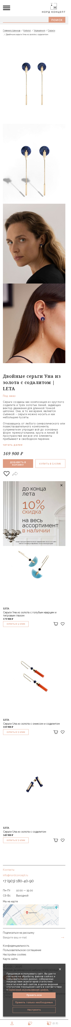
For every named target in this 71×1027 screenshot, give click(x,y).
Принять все (34, 995)
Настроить (34, 1010)
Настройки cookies (14, 954)
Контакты (8, 869)
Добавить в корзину (18, 463)
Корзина (49, 1023)
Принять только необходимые (34, 1002)
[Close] (60, 969)
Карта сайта (10, 958)
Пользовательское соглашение (22, 950)
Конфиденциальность (16, 945)
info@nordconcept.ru (15, 875)
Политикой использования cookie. (29, 989)
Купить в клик (50, 463)
